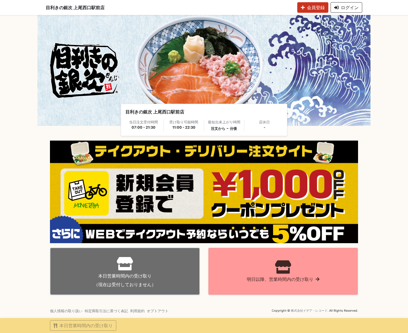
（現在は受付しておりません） (125, 280)
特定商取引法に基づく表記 (106, 311)
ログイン (350, 7)
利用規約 (137, 311)
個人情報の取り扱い (66, 311)
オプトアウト (157, 311)
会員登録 (316, 7)
